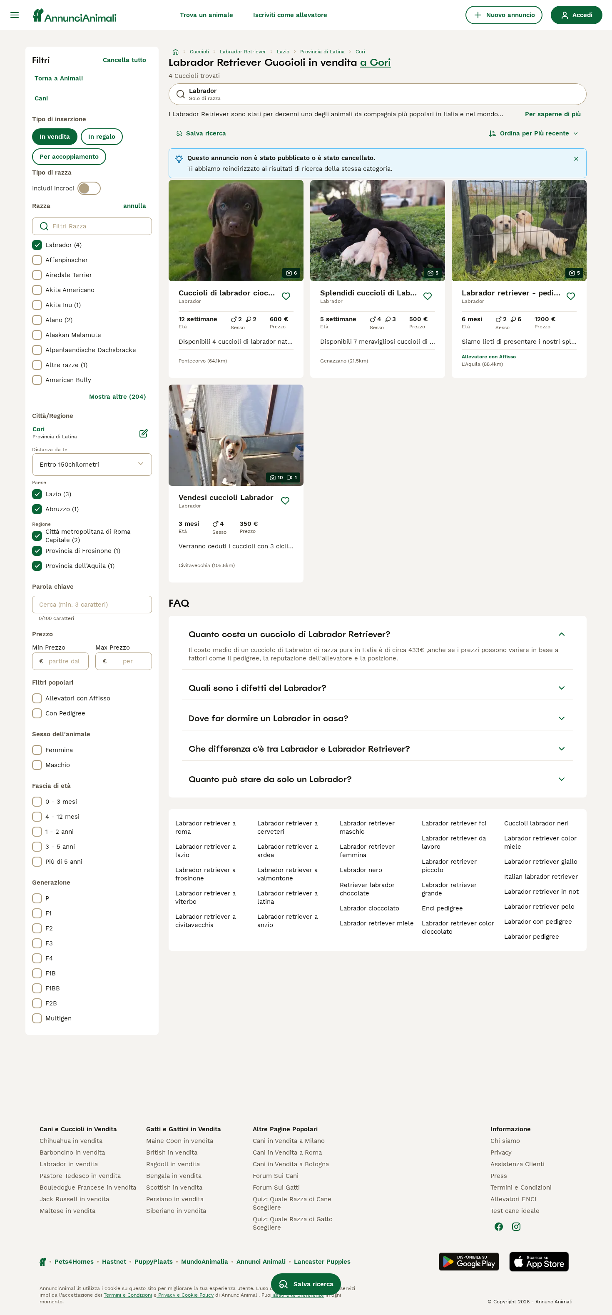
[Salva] (286, 296)
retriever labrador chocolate (367, 889)
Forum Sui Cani (276, 1176)
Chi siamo (505, 1141)
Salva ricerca (206, 133)
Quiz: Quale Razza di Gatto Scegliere (293, 1223)
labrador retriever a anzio (287, 921)
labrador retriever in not (541, 891)
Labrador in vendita (69, 1164)
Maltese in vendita (67, 1211)
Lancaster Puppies (322, 1261)
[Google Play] (469, 1262)
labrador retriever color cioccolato (458, 927)
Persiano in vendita (175, 1199)
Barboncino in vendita (72, 1152)
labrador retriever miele (377, 923)
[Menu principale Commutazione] (14, 15)
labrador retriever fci (454, 823)
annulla (134, 206)
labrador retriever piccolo (449, 866)
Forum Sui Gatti (276, 1187)
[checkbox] (37, 245)
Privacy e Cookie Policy (185, 1295)
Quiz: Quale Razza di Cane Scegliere (292, 1203)
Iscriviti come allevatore (290, 15)
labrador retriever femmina (367, 851)
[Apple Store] (539, 1262)
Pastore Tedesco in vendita (80, 1176)
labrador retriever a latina (287, 897)
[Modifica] (143, 433)
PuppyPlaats (153, 1261)
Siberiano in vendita (176, 1211)
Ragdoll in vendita (173, 1164)
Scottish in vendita (174, 1187)
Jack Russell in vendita (74, 1199)
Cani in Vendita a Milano (289, 1141)
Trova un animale (206, 15)
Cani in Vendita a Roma (287, 1152)
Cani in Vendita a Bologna (291, 1164)
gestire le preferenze (297, 1295)
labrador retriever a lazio (205, 851)
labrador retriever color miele (540, 842)
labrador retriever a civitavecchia (205, 921)
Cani (41, 98)
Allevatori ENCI (513, 1199)
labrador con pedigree (538, 921)
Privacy (501, 1152)
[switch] (89, 188)
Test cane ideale (515, 1211)
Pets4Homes (74, 1261)
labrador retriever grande (449, 889)
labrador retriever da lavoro (454, 842)
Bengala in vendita (174, 1176)
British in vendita (171, 1152)
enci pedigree (442, 908)
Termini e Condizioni (521, 1187)
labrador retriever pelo (539, 906)
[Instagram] (516, 1226)
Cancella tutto (124, 60)
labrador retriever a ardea (287, 851)
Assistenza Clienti (517, 1164)
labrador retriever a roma (205, 827)
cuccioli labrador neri (536, 823)
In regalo (101, 136)
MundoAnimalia (204, 1261)
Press (498, 1176)
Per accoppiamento (69, 156)
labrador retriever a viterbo (205, 897)
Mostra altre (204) (117, 396)
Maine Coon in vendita (179, 1141)
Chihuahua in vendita (71, 1141)
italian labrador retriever (541, 876)
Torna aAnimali (59, 78)
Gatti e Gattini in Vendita (183, 1129)
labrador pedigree (531, 936)
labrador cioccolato (369, 908)
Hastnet (114, 1261)
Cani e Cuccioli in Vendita (78, 1129)
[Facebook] (498, 1226)
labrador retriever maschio (367, 827)
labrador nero (361, 870)
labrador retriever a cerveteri (287, 827)
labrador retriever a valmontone (287, 874)
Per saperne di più (553, 114)
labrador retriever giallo (540, 861)
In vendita (55, 136)
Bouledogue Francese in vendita (88, 1187)
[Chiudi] (576, 158)
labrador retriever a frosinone (205, 874)
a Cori (375, 62)
